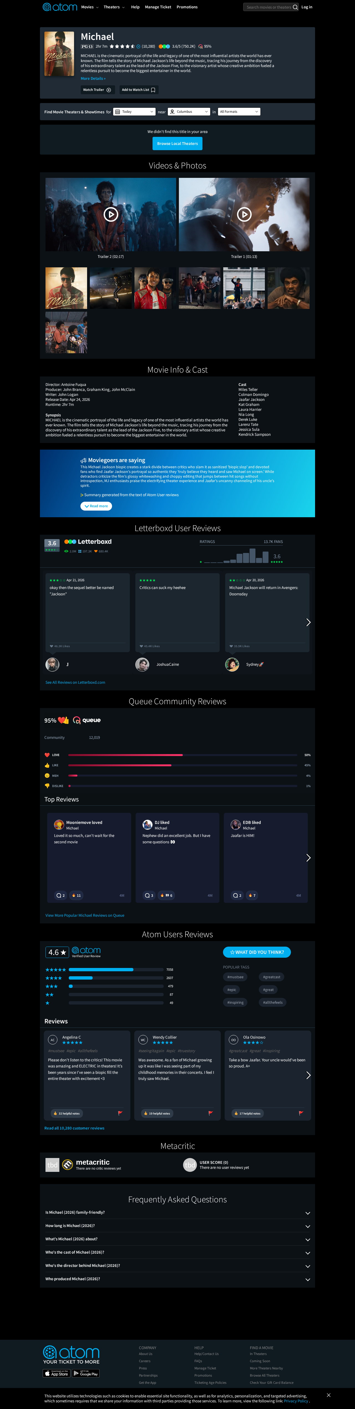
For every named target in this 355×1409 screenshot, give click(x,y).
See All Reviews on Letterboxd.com (75, 682)
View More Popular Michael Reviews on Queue (84, 915)
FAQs (198, 1361)
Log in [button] (306, 6)
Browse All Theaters (264, 1375)
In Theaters (258, 1353)
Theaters (112, 6)
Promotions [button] (187, 6)
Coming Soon (260, 1361)
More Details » (93, 78)
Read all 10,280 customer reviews (74, 1128)
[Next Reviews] (308, 622)
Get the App (147, 1382)
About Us (145, 1353)
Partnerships (148, 1375)
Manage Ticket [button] (158, 6)
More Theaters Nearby (266, 1368)
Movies (87, 6)
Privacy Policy (296, 1400)
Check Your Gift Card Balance (271, 1382)
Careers (144, 1361)
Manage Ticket (205, 1368)
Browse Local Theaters (177, 143)
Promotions (203, 1375)
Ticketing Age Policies (210, 1382)
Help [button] (135, 6)
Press (143, 1368)
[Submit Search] (295, 7)
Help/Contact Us (206, 1353)
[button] (134, 111)
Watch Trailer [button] (94, 89)
